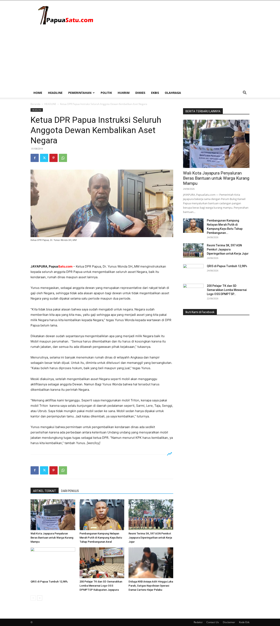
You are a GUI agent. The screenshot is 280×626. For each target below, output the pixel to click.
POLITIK (106, 93)
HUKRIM (124, 93)
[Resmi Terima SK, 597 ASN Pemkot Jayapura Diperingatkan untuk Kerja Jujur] (151, 514)
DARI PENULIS (70, 491)
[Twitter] (44, 158)
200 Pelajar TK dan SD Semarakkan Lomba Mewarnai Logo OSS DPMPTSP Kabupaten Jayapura (101, 585)
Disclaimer (229, 622)
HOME (37, 93)
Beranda (35, 104)
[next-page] (39, 598)
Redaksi (198, 622)
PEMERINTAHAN (79, 93)
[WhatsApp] (63, 158)
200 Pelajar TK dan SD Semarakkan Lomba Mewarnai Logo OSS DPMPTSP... (227, 290)
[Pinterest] (53, 158)
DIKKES (140, 93)
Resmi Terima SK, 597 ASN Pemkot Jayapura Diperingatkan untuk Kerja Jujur (150, 537)
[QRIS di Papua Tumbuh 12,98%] (53, 562)
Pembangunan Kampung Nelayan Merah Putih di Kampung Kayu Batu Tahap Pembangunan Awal (101, 537)
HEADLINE (55, 93)
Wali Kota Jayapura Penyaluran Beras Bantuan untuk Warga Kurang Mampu (52, 537)
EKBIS (155, 93)
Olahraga (173, 93)
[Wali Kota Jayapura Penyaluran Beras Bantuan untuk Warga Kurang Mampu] (53, 514)
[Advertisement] (140, 57)
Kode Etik (244, 622)
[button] (244, 93)
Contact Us (212, 622)
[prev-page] (33, 598)
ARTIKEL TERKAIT (44, 491)
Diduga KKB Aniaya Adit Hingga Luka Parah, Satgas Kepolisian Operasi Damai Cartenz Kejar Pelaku (151, 585)
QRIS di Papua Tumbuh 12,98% (49, 581)
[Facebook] (35, 158)
